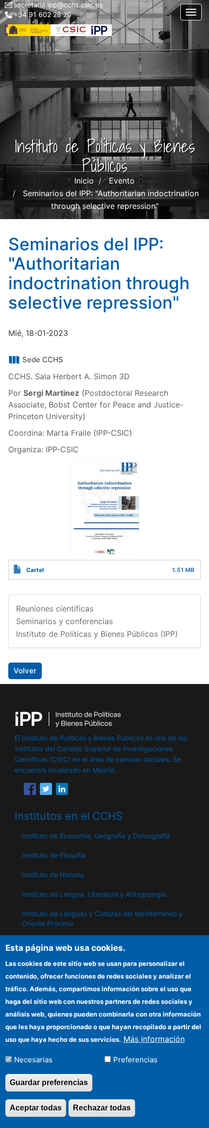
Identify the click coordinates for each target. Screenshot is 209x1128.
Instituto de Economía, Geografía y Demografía (96, 836)
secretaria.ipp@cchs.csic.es (58, 4)
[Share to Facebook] (30, 790)
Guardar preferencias (49, 1082)
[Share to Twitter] (46, 790)
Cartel (35, 569)
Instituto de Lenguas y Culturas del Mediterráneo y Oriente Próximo (102, 918)
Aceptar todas (36, 1108)
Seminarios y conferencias (64, 621)
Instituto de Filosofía (54, 855)
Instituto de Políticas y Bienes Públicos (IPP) (97, 634)
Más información (154, 1039)
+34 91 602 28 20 (42, 14)
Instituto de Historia (53, 874)
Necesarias (33, 1059)
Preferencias (135, 1059)
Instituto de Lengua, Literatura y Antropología (94, 894)
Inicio (84, 180)
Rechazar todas (102, 1108)
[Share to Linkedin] (62, 790)
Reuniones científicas (54, 608)
